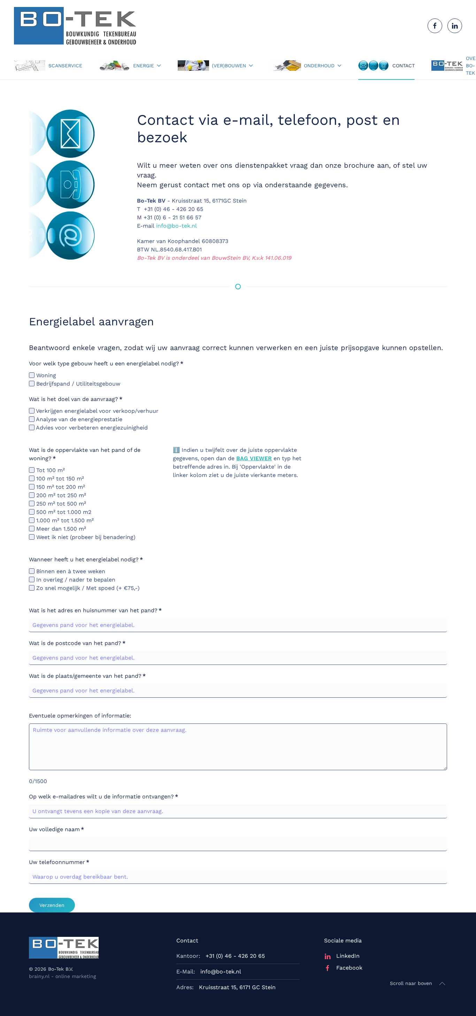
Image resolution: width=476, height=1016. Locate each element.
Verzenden (51, 905)
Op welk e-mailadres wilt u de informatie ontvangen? (103, 796)
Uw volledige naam (56, 829)
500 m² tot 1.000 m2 (62, 512)
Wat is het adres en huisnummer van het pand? (95, 610)
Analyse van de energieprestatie (78, 419)
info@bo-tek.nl (176, 225)
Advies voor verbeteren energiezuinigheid (91, 427)
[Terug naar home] (75, 26)
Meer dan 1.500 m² (60, 528)
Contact (403, 65)
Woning (45, 375)
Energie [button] (143, 65)
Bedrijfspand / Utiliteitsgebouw (77, 383)
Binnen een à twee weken (69, 571)
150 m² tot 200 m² (59, 487)
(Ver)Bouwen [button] (229, 65)
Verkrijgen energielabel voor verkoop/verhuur (96, 411)
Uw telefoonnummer (59, 862)
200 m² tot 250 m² (60, 495)
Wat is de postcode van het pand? (77, 643)
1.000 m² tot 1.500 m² (64, 520)
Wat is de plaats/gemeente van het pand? (87, 676)
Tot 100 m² (49, 470)
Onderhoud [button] (319, 65)
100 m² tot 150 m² (59, 478)
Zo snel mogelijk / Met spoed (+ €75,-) (87, 588)
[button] (442, 983)
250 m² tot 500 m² (60, 503)
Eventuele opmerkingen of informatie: (80, 715)
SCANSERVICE (65, 65)
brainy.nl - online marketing (62, 976)
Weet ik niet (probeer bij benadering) (85, 537)
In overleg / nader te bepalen (74, 579)
